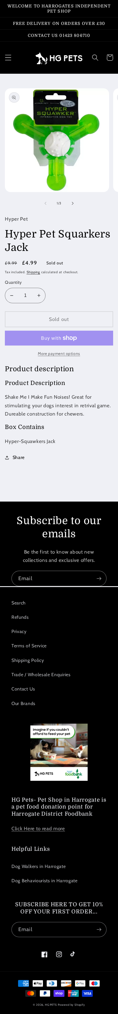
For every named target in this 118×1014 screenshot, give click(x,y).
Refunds (20, 617)
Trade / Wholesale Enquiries (41, 674)
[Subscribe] (99, 578)
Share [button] (19, 457)
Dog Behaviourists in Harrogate (44, 880)
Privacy (19, 631)
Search (18, 603)
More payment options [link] (59, 353)
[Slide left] (45, 203)
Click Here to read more (38, 828)
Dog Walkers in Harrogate (38, 866)
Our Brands (23, 703)
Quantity (13, 282)
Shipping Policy (27, 660)
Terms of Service (29, 645)
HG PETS (51, 1004)
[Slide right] (72, 203)
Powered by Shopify (71, 1004)
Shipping (33, 272)
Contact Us (23, 689)
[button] (8, 57)
